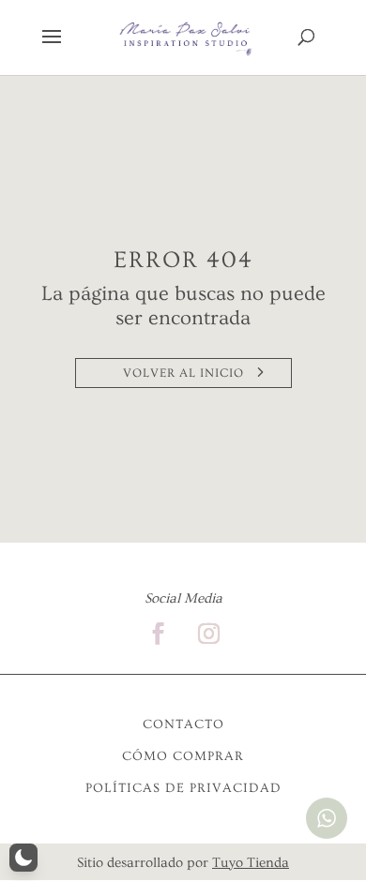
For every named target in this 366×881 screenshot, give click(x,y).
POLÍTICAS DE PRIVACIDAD (183, 788)
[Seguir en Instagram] (208, 633)
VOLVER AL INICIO (183, 373)
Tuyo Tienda (250, 863)
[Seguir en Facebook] (157, 633)
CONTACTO (183, 724)
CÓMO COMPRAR (183, 756)
